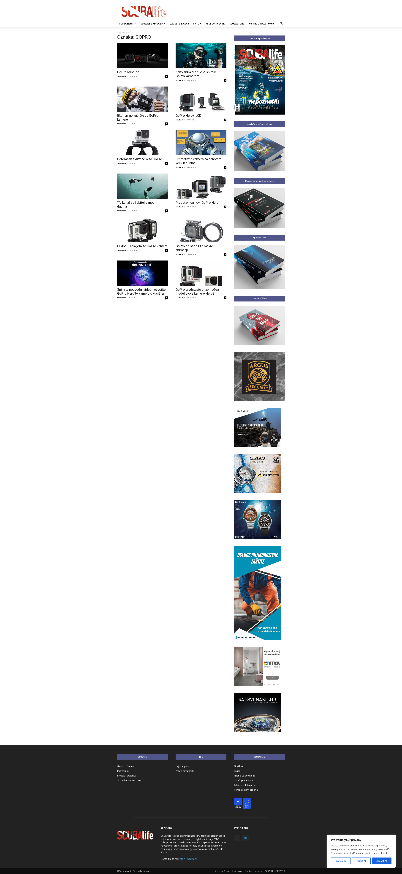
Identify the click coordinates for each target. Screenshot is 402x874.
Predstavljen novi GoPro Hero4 (198, 202)
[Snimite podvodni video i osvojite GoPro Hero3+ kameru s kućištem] (142, 273)
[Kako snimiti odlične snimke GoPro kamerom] (201, 55)
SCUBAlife (121, 76)
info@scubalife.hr (188, 858)
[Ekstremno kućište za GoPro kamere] (142, 99)
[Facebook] (237, 838)
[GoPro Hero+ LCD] (201, 99)
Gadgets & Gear (179, 23)
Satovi (197, 23)
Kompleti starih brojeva (246, 789)
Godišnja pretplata (243, 780)
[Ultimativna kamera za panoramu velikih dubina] (201, 142)
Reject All (361, 861)
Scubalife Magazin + (153, 23)
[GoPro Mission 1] (142, 55)
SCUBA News (126, 23)
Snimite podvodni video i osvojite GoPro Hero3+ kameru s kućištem (141, 291)
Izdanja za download (244, 775)
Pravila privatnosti (185, 770)
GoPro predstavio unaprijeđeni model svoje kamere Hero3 (198, 291)
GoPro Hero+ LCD (188, 115)
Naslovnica (122, 32)
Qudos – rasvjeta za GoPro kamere (142, 246)
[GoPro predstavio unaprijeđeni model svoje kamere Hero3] (201, 273)
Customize (340, 861)
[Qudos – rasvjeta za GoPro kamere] (142, 229)
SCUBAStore (237, 23)
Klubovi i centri (215, 23)
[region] (361, 851)
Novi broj (238, 766)
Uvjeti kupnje (182, 766)
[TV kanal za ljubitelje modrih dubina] (142, 186)
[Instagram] (245, 838)
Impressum (123, 770)
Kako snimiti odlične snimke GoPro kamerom (196, 74)
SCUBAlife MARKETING (129, 780)
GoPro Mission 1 (129, 72)
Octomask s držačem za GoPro (139, 159)
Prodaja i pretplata (126, 775)
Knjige (237, 770)
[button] (281, 23)
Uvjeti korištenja (125, 766)
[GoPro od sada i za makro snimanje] (201, 229)
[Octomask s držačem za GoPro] (142, 142)
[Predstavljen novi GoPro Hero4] (201, 186)
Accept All (381, 861)
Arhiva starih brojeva (244, 785)
